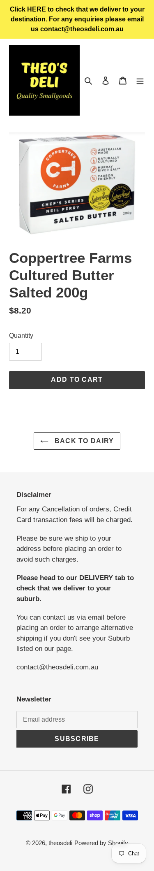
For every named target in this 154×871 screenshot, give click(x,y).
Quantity (21, 335)
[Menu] (140, 80)
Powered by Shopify (101, 842)
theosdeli (60, 842)
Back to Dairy (83, 440)
